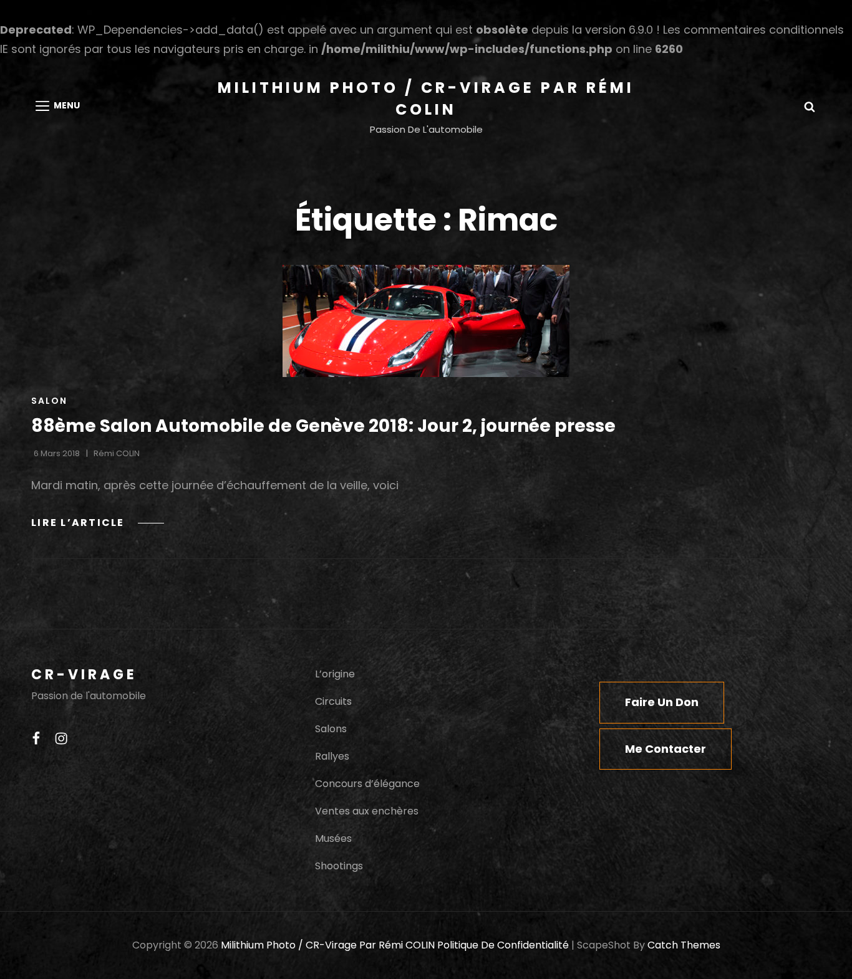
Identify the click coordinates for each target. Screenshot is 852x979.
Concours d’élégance (367, 783)
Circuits (333, 701)
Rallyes (332, 756)
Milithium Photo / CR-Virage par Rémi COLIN (328, 945)
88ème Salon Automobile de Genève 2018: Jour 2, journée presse (323, 426)
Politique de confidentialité (503, 945)
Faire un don (662, 702)
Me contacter (665, 749)
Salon (49, 400)
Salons (331, 729)
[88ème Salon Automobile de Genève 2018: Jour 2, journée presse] (426, 321)
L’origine (335, 674)
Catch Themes (683, 945)
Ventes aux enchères (367, 811)
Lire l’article (97, 522)
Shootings (339, 866)
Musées (333, 838)
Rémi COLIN (117, 453)
